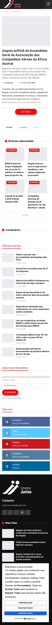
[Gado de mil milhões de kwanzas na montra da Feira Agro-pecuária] (8, 283)
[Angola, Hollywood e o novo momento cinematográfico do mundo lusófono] (8, 557)
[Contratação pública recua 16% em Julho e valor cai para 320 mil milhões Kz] (8, 337)
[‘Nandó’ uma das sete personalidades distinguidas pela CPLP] (8, 257)
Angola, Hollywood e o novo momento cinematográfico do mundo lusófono (30, 557)
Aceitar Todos (25, 613)
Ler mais (26, 112)
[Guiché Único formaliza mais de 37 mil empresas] (8, 271)
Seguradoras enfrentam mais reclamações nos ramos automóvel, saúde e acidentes (32, 309)
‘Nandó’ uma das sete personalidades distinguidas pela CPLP (31, 257)
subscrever (10, 392)
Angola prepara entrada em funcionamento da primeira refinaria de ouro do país (32, 351)
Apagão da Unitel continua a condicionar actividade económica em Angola (32, 533)
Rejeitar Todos (25, 608)
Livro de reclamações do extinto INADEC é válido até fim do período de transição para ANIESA (32, 323)
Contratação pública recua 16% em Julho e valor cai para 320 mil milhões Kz (32, 337)
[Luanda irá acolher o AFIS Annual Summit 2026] (14, 186)
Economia (11, 150)
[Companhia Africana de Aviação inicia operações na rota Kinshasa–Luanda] (37, 186)
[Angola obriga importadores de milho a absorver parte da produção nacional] (8, 295)
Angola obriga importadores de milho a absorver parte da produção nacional (32, 295)
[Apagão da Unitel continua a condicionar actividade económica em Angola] (8, 533)
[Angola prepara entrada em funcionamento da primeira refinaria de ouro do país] (8, 352)
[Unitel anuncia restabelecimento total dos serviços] (8, 545)
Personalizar (25, 603)
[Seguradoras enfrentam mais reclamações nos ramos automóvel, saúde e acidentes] (8, 309)
